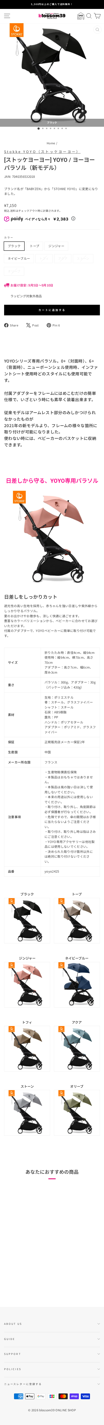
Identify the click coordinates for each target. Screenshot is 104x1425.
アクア (62, 258)
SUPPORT (12, 1354)
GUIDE (9, 1339)
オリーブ (14, 271)
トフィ (44, 258)
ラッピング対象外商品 (26, 296)
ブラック (14, 246)
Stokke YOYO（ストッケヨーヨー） (42, 151)
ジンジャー (56, 246)
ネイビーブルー (19, 258)
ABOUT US (13, 1324)
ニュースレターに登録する (23, 1384)
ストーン (83, 258)
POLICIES (12, 1369)
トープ (34, 246)
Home (51, 143)
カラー (9, 237)
